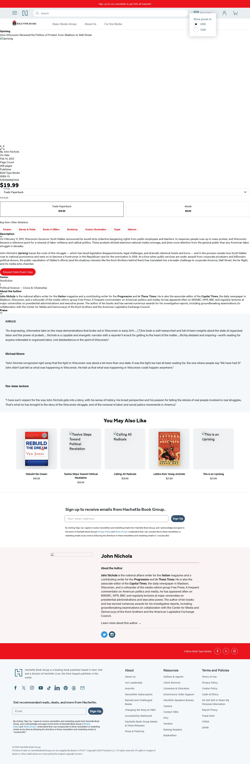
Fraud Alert (208, 715)
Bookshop (72, 229)
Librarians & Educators (176, 688)
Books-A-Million (51, 229)
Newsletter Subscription (138, 694)
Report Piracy (209, 709)
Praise (3, 310)
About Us (90, 24)
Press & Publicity (134, 731)
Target (117, 229)
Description (7, 233)
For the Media (113, 24)
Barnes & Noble (27, 229)
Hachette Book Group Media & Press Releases (141, 723)
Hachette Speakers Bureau (178, 700)
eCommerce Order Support (178, 694)
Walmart (132, 229)
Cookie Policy (209, 688)
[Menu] (14, 12)
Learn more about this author (119, 623)
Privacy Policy (210, 682)
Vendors (168, 723)
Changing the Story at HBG (140, 709)
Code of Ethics (210, 694)
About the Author (11, 291)
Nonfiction (6, 280)
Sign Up (178, 518)
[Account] (225, 13)
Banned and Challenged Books (138, 702)
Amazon (7, 229)
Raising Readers (172, 729)
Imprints (129, 688)
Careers (167, 706)
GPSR (205, 727)
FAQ (165, 717)
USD (203, 24)
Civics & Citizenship (35, 288)
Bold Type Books (10, 173)
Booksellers (170, 735)
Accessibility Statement (138, 715)
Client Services (171, 682)
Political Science (10, 288)
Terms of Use (209, 676)
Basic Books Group (65, 24)
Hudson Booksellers (95, 229)
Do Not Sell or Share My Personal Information (215, 702)
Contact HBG (170, 711)
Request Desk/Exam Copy (18, 272)
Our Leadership (133, 682)
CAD (203, 29)
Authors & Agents (173, 676)
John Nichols (11, 151)
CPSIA (205, 721)
